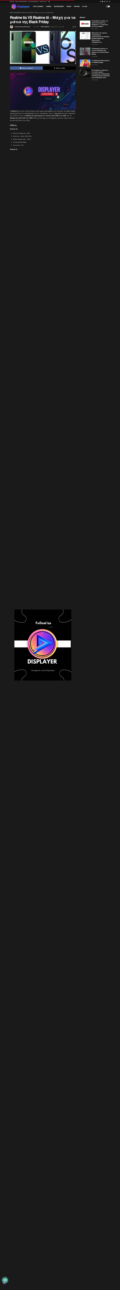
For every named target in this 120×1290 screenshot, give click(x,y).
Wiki (85, 6)
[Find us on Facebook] (100, 1)
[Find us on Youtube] (102, 1)
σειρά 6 (58, 113)
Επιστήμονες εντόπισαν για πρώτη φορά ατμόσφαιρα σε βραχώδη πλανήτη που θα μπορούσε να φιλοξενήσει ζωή (101, 73)
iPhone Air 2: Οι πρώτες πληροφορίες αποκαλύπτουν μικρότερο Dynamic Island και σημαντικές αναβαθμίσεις (100, 37)
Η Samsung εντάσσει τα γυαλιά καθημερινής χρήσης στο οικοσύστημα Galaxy (100, 51)
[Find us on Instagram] (107, 1)
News (11, 12)
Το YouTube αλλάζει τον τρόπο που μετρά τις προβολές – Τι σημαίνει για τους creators (100, 23)
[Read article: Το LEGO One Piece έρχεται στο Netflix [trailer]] (85, 63)
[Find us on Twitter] (109, 1)
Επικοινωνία (43, 1)
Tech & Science (38, 6)
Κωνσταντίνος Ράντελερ (22, 26)
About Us (12, 1)
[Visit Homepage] (20, 6)
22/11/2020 (36, 26)
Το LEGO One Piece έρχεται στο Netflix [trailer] (101, 61)
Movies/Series (59, 6)
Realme (14, 111)
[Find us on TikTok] (104, 1)
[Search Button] (49, 1)
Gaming (48, 6)
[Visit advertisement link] (43, 91)
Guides (69, 6)
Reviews (77, 6)
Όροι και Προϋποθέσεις (21, 1)
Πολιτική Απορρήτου (33, 1)
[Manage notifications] (4, 1282)
